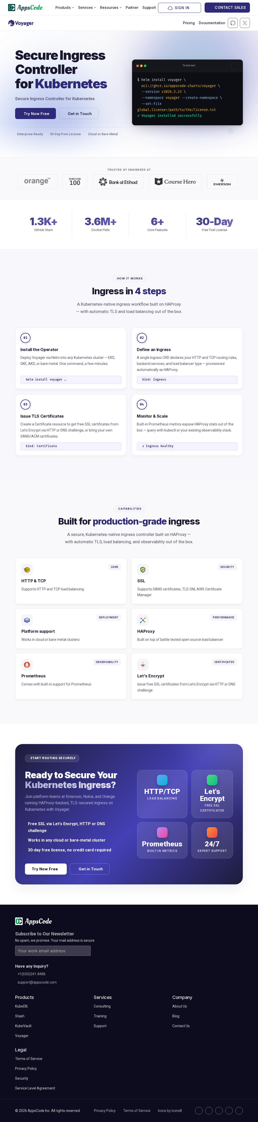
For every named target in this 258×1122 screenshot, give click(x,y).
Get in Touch (80, 113)
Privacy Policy (105, 1111)
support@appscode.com (37, 982)
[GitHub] (199, 1110)
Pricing (189, 23)
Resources (109, 7)
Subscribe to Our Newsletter (44, 933)
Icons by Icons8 (170, 1111)
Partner (132, 7)
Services (85, 7)
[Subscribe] (86, 951)
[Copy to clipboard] (235, 65)
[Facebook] (229, 1110)
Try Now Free (36, 113)
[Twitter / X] (209, 1110)
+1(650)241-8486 (32, 974)
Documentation (212, 23)
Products (63, 7)
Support (149, 7)
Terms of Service (136, 1111)
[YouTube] (239, 1110)
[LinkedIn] (219, 1110)
